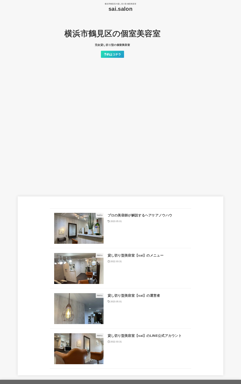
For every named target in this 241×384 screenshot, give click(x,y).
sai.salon (120, 9)
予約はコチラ (112, 54)
